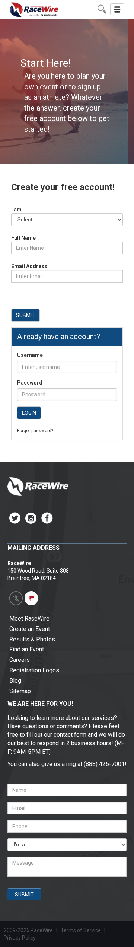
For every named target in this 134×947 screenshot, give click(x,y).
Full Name (23, 238)
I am (16, 210)
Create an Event (29, 628)
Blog (15, 680)
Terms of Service (81, 930)
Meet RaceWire (29, 618)
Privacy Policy (20, 938)
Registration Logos (34, 670)
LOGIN (29, 413)
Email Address (29, 266)
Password (29, 383)
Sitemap (20, 691)
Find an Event (26, 649)
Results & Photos (32, 639)
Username (30, 355)
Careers (19, 659)
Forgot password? (35, 430)
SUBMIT (25, 315)
